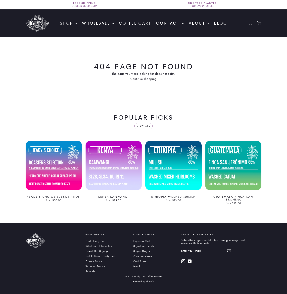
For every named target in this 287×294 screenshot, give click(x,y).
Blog (220, 23)
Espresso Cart (141, 241)
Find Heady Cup (96, 241)
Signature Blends (143, 246)
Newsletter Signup (97, 251)
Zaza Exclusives (142, 256)
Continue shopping (143, 79)
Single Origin (141, 251)
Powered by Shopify (143, 281)
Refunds (90, 271)
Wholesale (96, 23)
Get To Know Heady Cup (100, 256)
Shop (67, 23)
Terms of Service (95, 266)
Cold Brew (139, 261)
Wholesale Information (99, 246)
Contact (168, 23)
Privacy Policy (94, 261)
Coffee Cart (135, 23)
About (198, 23)
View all (143, 125)
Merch (137, 266)
